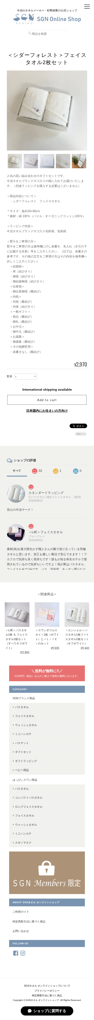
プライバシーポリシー (47, 990)
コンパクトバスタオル (28, 797)
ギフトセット (23, 751)
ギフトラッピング (26, 760)
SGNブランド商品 (24, 698)
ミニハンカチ (23, 733)
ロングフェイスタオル (28, 806)
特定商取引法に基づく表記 (29, 921)
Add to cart (47, 400)
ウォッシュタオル (26, 725)
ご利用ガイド (21, 911)
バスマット (22, 742)
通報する (80, 434)
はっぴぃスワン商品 (25, 779)
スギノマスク (23, 842)
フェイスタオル (24, 715)
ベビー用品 (22, 770)
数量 (9, 376)
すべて (17, 470)
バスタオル (22, 707)
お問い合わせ (21, 931)
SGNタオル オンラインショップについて (47, 985)
